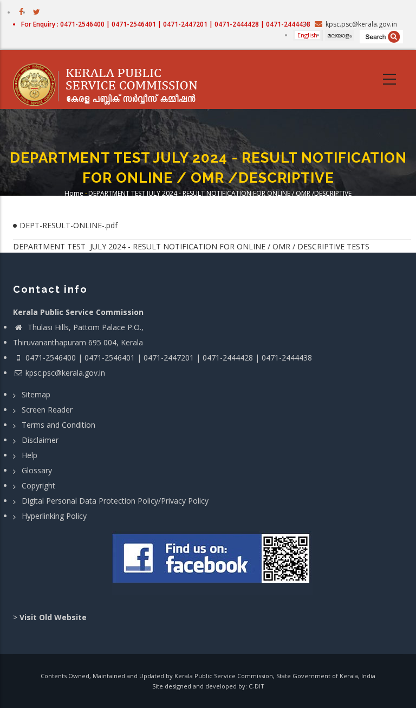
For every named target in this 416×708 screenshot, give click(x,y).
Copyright (38, 485)
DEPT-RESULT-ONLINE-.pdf (69, 225)
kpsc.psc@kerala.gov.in (65, 373)
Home (73, 193)
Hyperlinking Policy (54, 516)
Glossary (37, 470)
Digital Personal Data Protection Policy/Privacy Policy (115, 500)
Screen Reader (47, 409)
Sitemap (36, 394)
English (307, 35)
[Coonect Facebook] (212, 563)
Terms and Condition (58, 425)
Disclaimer (40, 440)
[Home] (110, 79)
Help (29, 455)
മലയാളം (339, 35)
